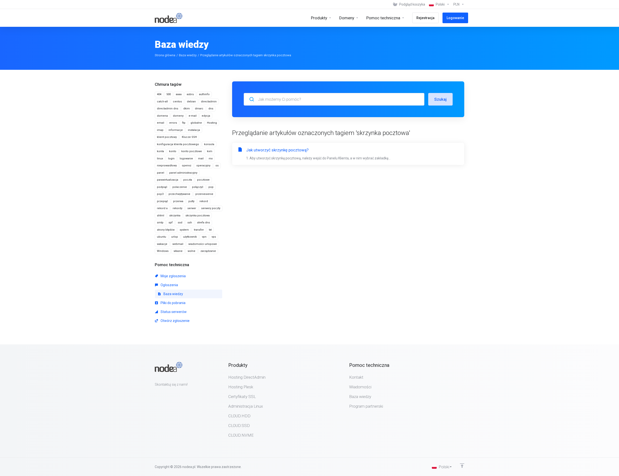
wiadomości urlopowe (202, 244)
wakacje (162, 244)
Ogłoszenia (169, 285)
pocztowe (203, 179)
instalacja (194, 130)
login (171, 158)
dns (210, 108)
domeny (178, 115)
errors (173, 122)
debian (191, 101)
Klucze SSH (189, 137)
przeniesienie (204, 194)
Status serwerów (173, 312)
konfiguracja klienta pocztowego (178, 144)
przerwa (178, 201)
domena (162, 115)
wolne (191, 251)
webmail (177, 244)
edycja (206, 115)
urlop (174, 236)
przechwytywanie (179, 194)
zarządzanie (208, 251)
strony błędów (166, 229)
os (217, 165)
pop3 (160, 194)
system (184, 229)
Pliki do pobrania (172, 303)
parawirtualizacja (167, 179)
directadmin (209, 101)
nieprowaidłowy (167, 165)
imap (160, 130)
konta (160, 151)
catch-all (162, 101)
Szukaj (440, 99)
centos (177, 101)
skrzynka (174, 215)
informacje (176, 130)
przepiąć (162, 201)
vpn (204, 236)
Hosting (212, 122)
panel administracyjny (183, 172)
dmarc (199, 108)
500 (168, 94)
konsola (209, 144)
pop (211, 187)
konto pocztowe (191, 151)
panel (160, 172)
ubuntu (161, 236)
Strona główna (165, 55)
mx (211, 158)
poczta (187, 179)
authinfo (204, 94)
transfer (199, 229)
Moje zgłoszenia (173, 276)
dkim (186, 108)
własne (178, 251)
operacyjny (203, 165)
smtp (160, 222)
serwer (191, 208)
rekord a (162, 208)
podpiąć (162, 187)
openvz (186, 165)
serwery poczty (210, 208)
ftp (183, 122)
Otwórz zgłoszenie (175, 321)
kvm (209, 151)
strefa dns (203, 222)
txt (210, 229)
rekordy (177, 208)
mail (201, 158)
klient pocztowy (167, 137)
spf (171, 222)
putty (191, 201)
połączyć (197, 187)
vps (214, 236)
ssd (180, 222)
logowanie (186, 158)
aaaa (179, 94)
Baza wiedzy (188, 55)
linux (160, 158)
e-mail (193, 115)
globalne (196, 122)
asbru (190, 94)
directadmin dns (167, 108)
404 (159, 94)
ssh (189, 222)
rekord (203, 201)
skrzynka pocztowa (197, 215)
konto (172, 151)
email (160, 122)
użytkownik (190, 236)
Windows (163, 251)
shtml (160, 215)
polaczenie (179, 187)
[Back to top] (462, 466)
